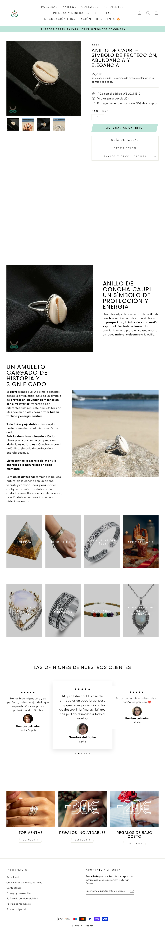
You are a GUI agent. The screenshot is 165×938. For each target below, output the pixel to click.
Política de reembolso (18, 903)
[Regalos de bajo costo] (134, 809)
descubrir (82, 840)
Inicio (95, 44)
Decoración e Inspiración (67, 18)
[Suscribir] (132, 891)
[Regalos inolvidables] (82, 809)
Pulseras (49, 6)
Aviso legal (12, 877)
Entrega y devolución (18, 893)
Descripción (125, 148)
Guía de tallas (125, 139)
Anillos (70, 6)
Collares (90, 6)
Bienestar (103, 13)
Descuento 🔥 (108, 18)
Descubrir (31, 840)
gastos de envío (126, 77)
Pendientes (113, 6)
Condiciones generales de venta (24, 882)
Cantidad (100, 111)
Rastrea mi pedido (16, 909)
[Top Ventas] (30, 809)
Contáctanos (13, 887)
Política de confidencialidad (22, 898)
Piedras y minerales (71, 13)
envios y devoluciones (125, 156)
